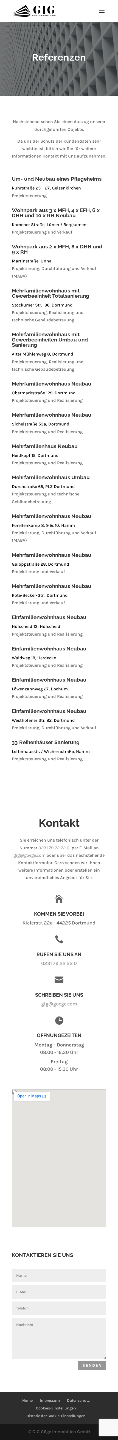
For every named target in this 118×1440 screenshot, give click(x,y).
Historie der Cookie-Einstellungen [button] (56, 1416)
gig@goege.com (29, 855)
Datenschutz (78, 1400)
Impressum (50, 1400)
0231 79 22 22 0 (53, 847)
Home (27, 1400)
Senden (92, 1365)
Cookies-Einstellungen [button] (56, 1408)
